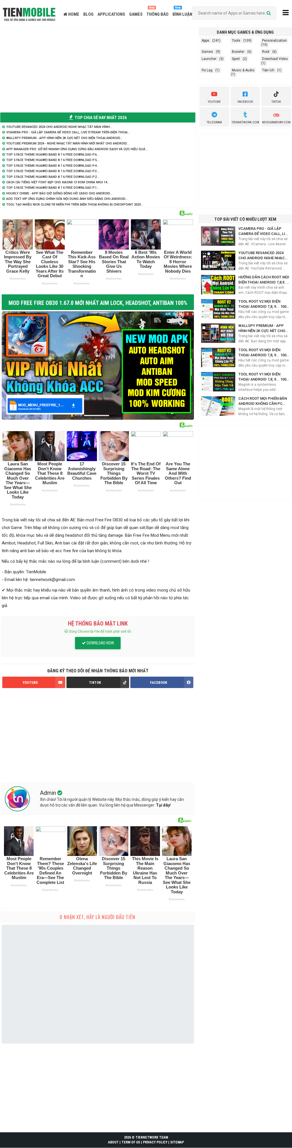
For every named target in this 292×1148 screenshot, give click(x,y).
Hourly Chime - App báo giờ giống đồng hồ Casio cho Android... (59, 193)
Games (207, 52)
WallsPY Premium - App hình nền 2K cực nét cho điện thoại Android (261, 328)
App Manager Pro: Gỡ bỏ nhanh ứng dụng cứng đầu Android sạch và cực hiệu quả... (77, 149)
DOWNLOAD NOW (100, 643)
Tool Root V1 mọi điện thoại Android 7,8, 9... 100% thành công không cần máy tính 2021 (263, 377)
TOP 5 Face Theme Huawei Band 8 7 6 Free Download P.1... (52, 188)
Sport (236, 59)
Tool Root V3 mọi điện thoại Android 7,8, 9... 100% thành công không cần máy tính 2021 (263, 353)
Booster (238, 52)
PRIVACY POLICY (155, 1142)
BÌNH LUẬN (182, 14)
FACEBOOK (158, 682)
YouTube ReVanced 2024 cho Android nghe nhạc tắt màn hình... (59, 127)
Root (265, 52)
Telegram (214, 122)
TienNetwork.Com (245, 122)
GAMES (136, 14)
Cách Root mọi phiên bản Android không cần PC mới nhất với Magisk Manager (262, 401)
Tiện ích (268, 70)
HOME (73, 14)
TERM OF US (130, 1142)
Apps (205, 41)
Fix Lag (207, 70)
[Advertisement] (98, 69)
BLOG (88, 14)
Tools (236, 41)
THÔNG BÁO (158, 14)
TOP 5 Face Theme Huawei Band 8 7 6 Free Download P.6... (52, 154)
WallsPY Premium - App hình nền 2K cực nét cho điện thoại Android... (64, 138)
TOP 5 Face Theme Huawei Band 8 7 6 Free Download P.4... (52, 166)
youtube (214, 101)
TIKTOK (95, 682)
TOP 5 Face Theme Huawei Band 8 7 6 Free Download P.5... (52, 160)
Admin (48, 792)
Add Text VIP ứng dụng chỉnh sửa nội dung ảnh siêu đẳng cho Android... (67, 199)
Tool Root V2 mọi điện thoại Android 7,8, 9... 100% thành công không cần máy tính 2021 (263, 304)
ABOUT (113, 1142)
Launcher (209, 59)
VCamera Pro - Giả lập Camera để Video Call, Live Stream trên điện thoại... (68, 132)
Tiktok (276, 101)
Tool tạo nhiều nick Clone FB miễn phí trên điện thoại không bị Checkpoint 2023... (74, 204)
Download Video (275, 59)
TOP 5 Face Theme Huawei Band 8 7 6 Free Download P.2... (52, 177)
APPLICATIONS (111, 14)
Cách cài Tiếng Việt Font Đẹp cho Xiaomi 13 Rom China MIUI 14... (58, 182)
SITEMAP (177, 1142)
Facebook (245, 101)
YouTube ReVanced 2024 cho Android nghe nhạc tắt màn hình (261, 256)
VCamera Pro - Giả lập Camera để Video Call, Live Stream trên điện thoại (263, 231)
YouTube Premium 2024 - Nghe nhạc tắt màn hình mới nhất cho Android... (67, 143)
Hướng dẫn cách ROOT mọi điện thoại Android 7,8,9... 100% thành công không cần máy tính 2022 (263, 280)
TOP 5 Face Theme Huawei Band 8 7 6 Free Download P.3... (52, 171)
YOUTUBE (30, 682)
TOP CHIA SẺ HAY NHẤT (100, 117)
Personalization (274, 41)
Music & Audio (243, 70)
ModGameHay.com (276, 122)
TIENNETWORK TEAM (151, 1137)
